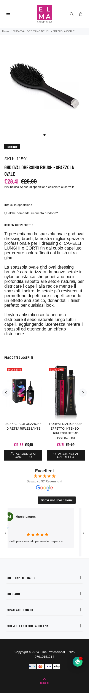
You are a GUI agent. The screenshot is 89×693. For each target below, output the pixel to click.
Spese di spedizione (33, 187)
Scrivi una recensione (57, 500)
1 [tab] (44, 135)
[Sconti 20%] (23, 393)
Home (5, 31)
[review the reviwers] (81, 528)
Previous (6, 392)
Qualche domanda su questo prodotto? (31, 213)
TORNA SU (44, 683)
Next (83, 392)
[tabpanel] (44, 86)
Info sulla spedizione (18, 204)
